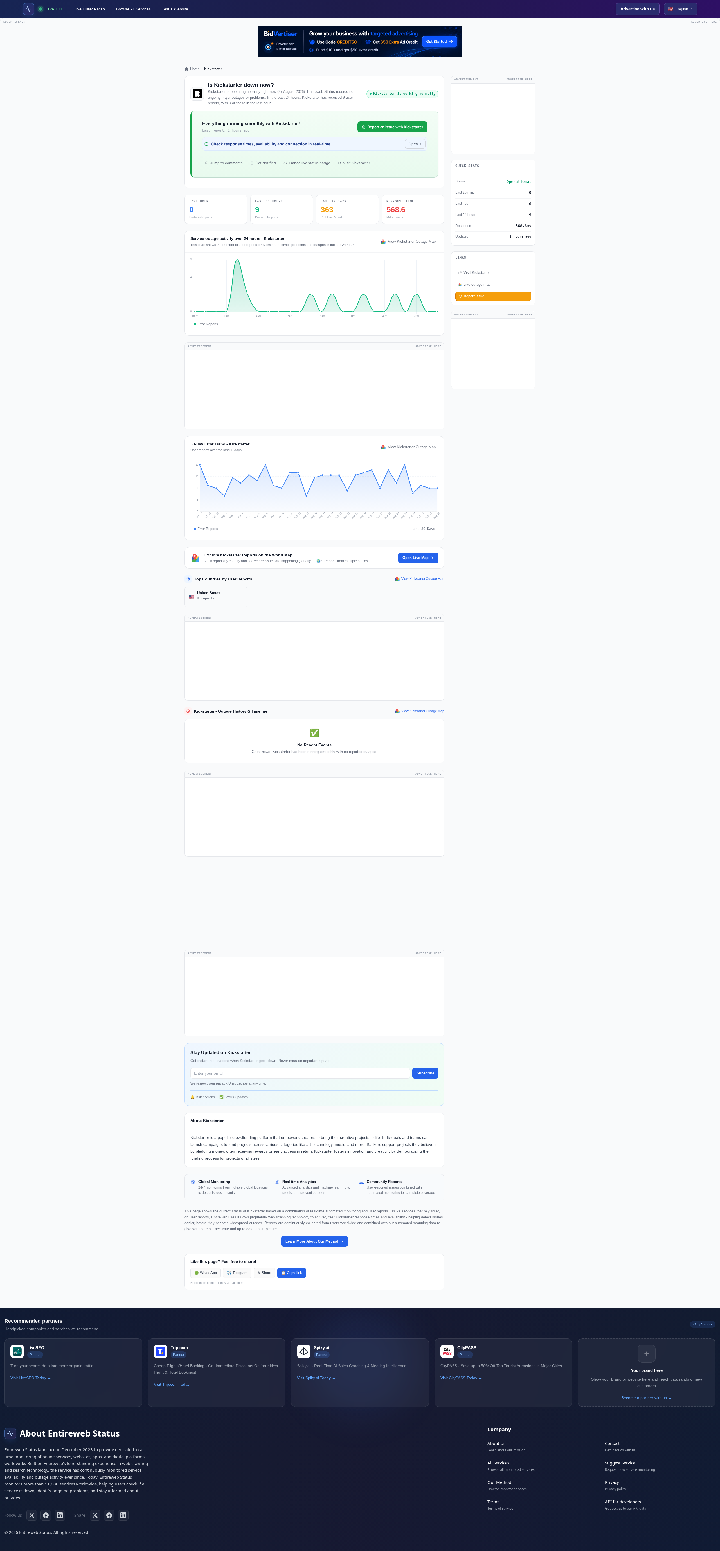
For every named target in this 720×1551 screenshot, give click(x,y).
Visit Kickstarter (356, 163)
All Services (498, 1463)
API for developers (623, 1501)
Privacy (612, 1482)
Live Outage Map (89, 9)
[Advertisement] (314, 389)
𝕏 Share (264, 1273)
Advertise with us (637, 8)
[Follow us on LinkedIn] (60, 1515)
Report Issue (474, 296)
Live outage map (477, 285)
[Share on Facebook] (109, 1515)
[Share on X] (95, 1515)
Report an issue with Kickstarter (395, 127)
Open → (415, 144)
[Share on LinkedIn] (123, 1515)
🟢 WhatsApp (205, 1273)
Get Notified (266, 163)
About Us (496, 1443)
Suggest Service (620, 1463)
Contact (612, 1443)
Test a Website (175, 9)
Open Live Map (415, 558)
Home (195, 69)
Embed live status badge (309, 163)
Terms (493, 1501)
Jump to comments (226, 163)
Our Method (499, 1482)
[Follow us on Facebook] (45, 1515)
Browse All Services (133, 9)
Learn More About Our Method (311, 1241)
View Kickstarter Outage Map (412, 242)
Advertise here (704, 21)
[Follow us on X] (31, 1515)
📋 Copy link (291, 1273)
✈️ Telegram (237, 1273)
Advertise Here (428, 346)
